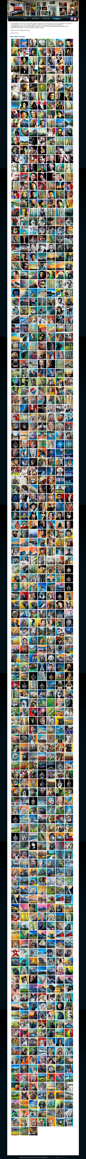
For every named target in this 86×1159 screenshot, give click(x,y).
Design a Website (52, 1157)
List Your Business (62, 1157)
